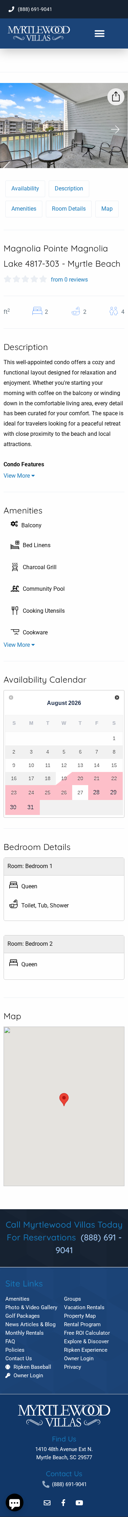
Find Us (64, 1438)
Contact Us (64, 1473)
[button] (99, 33)
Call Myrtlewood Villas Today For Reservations (64, 1237)
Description (69, 188)
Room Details (69, 208)
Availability (25, 188)
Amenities (23, 208)
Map (107, 208)
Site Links (24, 1283)
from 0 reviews (69, 279)
